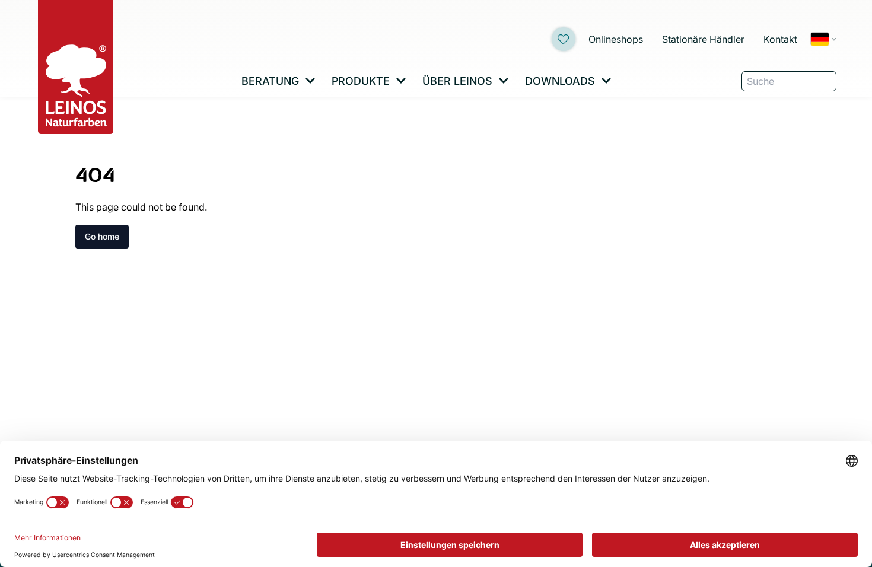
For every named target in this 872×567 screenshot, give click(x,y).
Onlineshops (615, 39)
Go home (102, 236)
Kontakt (780, 39)
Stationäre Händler (703, 39)
